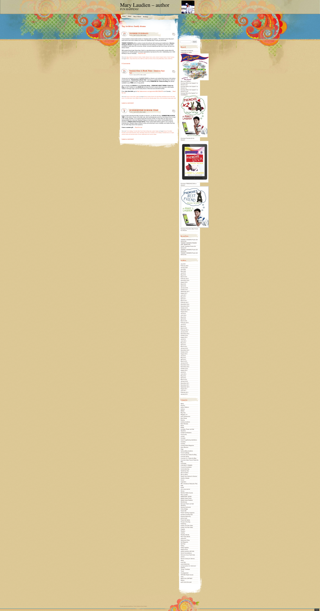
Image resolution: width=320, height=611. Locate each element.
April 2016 (183, 319)
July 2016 (183, 313)
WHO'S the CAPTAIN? (186, 578)
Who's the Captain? (186, 81)
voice (182, 576)
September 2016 (185, 310)
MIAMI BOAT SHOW (186, 496)
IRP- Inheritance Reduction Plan (189, 483)
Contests (183, 438)
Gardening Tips (185, 471)
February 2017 (184, 302)
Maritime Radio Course (187, 493)
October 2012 (184, 368)
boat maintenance (185, 416)
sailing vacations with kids (187, 551)
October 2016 (184, 308)
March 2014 (184, 346)
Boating (183, 420)
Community (184, 434)
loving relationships (160, 58)
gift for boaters (184, 472)
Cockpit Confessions (186, 432)
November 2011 (185, 385)
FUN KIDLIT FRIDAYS (186, 465)
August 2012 (184, 370)
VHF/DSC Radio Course (187, 575)
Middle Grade (138, 98)
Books (182, 425)
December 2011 (185, 383)
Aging (127, 57)
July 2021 (183, 264)
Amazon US (153, 96)
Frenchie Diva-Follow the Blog (188, 454)
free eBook (152, 132)
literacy (182, 491)
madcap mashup (125, 134)
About (129, 16)
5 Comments (126, 63)
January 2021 (184, 267)
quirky (136, 134)
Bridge (182, 427)
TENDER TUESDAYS (138, 33)
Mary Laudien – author (144, 4)
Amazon (128, 96)
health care (142, 58)
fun (170, 132)
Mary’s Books (137, 16)
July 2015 (183, 324)
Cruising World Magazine (187, 445)
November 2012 (185, 366)
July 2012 (183, 372)
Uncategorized (184, 573)
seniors (154, 57)
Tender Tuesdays (170, 57)
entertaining (142, 132)
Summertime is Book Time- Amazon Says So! (147, 71)
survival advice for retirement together (188, 566)
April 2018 (183, 286)
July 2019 (183, 273)
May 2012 (183, 376)
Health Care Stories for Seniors (135, 57)
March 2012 (184, 379)
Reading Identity (185, 534)
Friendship (183, 463)
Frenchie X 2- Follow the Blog (188, 458)
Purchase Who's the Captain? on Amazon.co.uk (189, 90)
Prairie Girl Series (185, 520)
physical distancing (186, 516)
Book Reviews (184, 424)
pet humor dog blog (149, 98)
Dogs (138, 132)
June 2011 (183, 390)
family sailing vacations (187, 451)
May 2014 (183, 343)
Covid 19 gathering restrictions (189, 440)
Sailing (182, 546)
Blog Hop (183, 413)
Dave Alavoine (184, 447)
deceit (127, 132)
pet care (143, 98)
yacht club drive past (186, 582)
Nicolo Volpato (144, 606)
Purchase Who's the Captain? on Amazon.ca (189, 87)
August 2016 (184, 311)
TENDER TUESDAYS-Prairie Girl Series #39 (189, 240)
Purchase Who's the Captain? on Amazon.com (189, 83)
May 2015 (183, 326)
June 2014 (183, 341)
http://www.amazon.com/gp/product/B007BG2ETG (150, 91)
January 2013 (184, 363)
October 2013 (184, 352)
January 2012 (184, 381)
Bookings (145, 17)
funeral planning (185, 469)
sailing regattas (185, 547)
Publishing (183, 523)
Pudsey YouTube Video (187, 525)
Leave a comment (128, 103)
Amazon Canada (147, 96)
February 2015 (184, 330)
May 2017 (183, 297)
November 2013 (185, 350)
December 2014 (185, 333)
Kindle (182, 487)
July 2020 (183, 269)
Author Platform (185, 407)
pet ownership (132, 134)
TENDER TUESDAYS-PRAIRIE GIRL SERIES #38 (189, 243)
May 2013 (183, 357)
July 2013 (183, 355)
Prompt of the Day (185, 522)
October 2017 (184, 289)
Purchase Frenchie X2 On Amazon (187, 139)
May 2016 (183, 317)
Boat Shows (184, 418)
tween (175, 98)
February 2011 (184, 392)
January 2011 (184, 394)
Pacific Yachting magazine (187, 512)
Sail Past (183, 544)
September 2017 (185, 291)
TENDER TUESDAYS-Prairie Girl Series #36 (189, 250)
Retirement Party (185, 540)
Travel (182, 571)
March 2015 (184, 328)
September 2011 (185, 387)
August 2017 (184, 293)
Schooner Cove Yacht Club (188, 555)
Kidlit (182, 485)
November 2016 (185, 306)
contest (182, 436)
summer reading (153, 134)
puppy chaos (156, 98)
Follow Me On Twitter (186, 52)
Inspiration (183, 482)
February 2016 (184, 322)
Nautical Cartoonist (186, 507)
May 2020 (183, 271)
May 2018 (183, 284)
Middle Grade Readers (187, 500)
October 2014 (184, 335)
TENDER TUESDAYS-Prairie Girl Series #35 (189, 253)
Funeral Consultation (186, 467)
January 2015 (184, 332)
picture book (184, 518)
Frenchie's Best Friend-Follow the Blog (141, 131)
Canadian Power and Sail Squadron (187, 430)
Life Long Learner (185, 489)
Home (124, 16)
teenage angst (170, 98)
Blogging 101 (184, 414)
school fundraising (163, 98)
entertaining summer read (167, 96)
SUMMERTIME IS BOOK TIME (143, 110)
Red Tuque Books (185, 536)
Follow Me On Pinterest (187, 50)
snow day (183, 562)
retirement (183, 538)
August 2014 (184, 337)
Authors (183, 409)
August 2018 (184, 282)
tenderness (170, 58)
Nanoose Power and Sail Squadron (187, 504)
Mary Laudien (143, 35)
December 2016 (185, 304)
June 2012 (183, 374)
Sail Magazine (184, 542)
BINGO (182, 411)
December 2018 (185, 280)
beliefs (127, 58)
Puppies (157, 131)
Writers (182, 580)
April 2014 (183, 344)
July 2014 (183, 339)
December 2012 (185, 365)
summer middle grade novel (143, 134)
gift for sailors (184, 474)
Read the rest (141, 53)
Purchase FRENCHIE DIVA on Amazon (188, 184)
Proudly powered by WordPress (126, 606)
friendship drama (165, 132)
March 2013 (184, 361)
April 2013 (183, 359)
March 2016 (184, 321)
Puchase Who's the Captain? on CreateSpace (189, 93)
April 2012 (183, 377)
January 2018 (184, 288)
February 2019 (184, 278)
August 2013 (184, 354)
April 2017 (183, 299)
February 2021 (184, 265)
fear (139, 58)
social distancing (185, 564)
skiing (182, 560)
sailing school (184, 549)
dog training (158, 96)
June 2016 (183, 315)
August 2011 (184, 388)
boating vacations (185, 422)
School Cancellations (186, 553)
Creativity (183, 442)
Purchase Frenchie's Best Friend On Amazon (189, 229)
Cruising (183, 443)
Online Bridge (184, 509)
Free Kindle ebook (128, 98)
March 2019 (184, 277)
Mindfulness (184, 502)
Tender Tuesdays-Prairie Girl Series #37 (188, 247)
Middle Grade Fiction (186, 498)
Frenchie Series (185, 456)
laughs (172, 132)
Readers (183, 531)
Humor (150, 57)
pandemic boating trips (187, 514)
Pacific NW (183, 511)
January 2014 (184, 348)
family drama (135, 58)
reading (183, 533)
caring (131, 58)
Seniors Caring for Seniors (161, 57)
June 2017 (183, 295)
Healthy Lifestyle (145, 57)
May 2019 (183, 275)
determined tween (132, 132)
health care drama (148, 58)
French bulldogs (129, 131)
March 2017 (184, 300)
